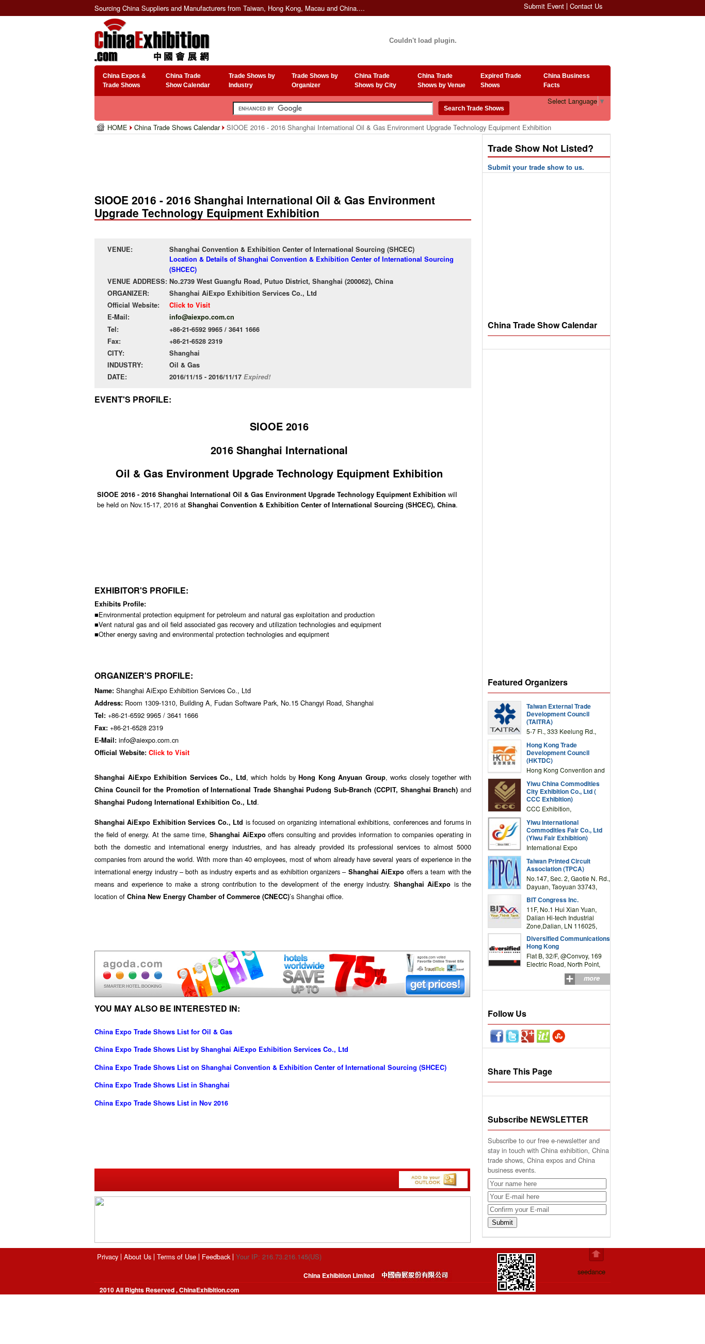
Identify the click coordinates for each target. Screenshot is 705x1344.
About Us (137, 1256)
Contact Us (586, 6)
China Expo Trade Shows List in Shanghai (162, 1085)
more (592, 978)
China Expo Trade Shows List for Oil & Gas (163, 1031)
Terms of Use (176, 1256)
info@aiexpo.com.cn (201, 317)
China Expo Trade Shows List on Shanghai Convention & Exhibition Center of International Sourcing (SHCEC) (270, 1067)
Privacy (107, 1256)
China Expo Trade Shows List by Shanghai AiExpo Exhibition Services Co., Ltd (221, 1049)
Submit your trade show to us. (536, 167)
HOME (118, 127)
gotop (596, 1254)
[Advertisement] (285, 160)
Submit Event (544, 6)
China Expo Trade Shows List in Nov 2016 (161, 1103)
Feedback (216, 1256)
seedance (591, 1271)
